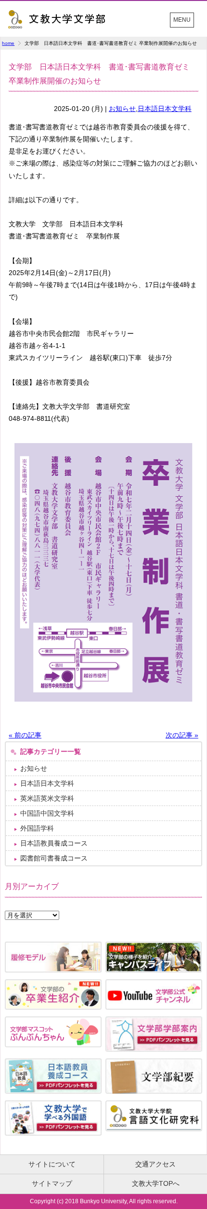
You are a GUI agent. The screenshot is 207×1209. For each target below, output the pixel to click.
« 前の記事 (25, 735)
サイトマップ (52, 1183)
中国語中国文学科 (47, 813)
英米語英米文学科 (47, 798)
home (8, 43)
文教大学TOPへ (156, 1183)
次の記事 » (182, 735)
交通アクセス (155, 1164)
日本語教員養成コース (54, 843)
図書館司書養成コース (54, 858)
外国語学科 (37, 828)
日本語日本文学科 (165, 108)
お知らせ (122, 108)
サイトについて (52, 1164)
